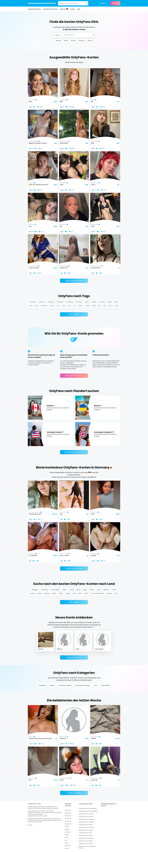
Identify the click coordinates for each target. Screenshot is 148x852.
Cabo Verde (48, 597)
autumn (87, 305)
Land (95, 685)
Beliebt (52, 685)
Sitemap (30, 825)
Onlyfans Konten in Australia (86, 822)
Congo (98, 597)
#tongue (73, 40)
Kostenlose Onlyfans (34, 9)
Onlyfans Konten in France (86, 824)
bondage (115, 309)
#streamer (82, 40)
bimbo (67, 309)
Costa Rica (106, 597)
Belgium (68, 593)
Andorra (92, 589)
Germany (63, 9)
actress (87, 302)
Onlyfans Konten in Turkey (86, 843)
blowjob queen (89, 309)
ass (74, 305)
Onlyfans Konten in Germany (86, 827)
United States (44, 589)
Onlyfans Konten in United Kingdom (88, 811)
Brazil (116, 593)
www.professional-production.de (42, 3)
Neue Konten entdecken (74, 657)
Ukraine (65, 589)
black (80, 309)
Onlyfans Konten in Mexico (86, 841)
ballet (94, 305)
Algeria (85, 589)
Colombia (83, 597)
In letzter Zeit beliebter (74, 793)
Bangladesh (35, 589)
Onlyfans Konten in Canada (86, 814)
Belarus (61, 593)
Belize (74, 593)
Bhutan (86, 593)
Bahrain (54, 593)
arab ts (52, 305)
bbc (99, 305)
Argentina (106, 589)
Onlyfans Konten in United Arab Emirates (87, 847)
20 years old (51, 302)
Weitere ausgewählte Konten (74, 281)
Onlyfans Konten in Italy (85, 833)
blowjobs (98, 309)
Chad (64, 597)
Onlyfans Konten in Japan (86, 830)
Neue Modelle (105, 685)
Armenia (114, 589)
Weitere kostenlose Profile (74, 568)
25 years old (60, 302)
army (58, 305)
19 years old (42, 302)
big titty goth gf (49, 309)
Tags (78, 9)
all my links (102, 302)
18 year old (33, 302)
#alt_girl (90, 40)
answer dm (44, 305)
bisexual (74, 309)
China (76, 597)
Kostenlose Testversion (50, 9)
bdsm (116, 305)
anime (36, 305)
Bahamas (46, 593)
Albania (78, 589)
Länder (72, 9)
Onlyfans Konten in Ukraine (86, 816)
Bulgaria (32, 597)
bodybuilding (106, 309)
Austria (39, 593)
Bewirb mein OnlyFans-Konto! (74, 376)
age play (94, 302)
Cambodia (39, 597)
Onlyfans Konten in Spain (85, 835)
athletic (80, 305)
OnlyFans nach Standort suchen (74, 452)
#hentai (66, 40)
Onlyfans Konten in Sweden (86, 838)
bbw (104, 305)
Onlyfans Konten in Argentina (87, 819)
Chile (70, 597)
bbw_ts (110, 305)
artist (63, 305)
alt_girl (110, 302)
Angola (99, 589)
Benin (80, 593)
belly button (39, 309)
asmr (69, 305)
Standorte (103, 3)
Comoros (91, 597)
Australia (32, 593)
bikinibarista (59, 309)
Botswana (109, 593)
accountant (79, 302)
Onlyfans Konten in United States (88, 808)
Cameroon (57, 597)
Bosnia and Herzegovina (97, 593)
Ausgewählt (42, 685)
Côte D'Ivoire (115, 597)
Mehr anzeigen (74, 314)
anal (31, 305)
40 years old (69, 302)
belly (31, 309)
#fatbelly (58, 40)
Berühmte (115, 3)
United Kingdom (55, 589)
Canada (71, 589)
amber (116, 302)
